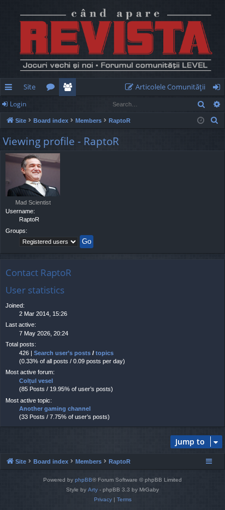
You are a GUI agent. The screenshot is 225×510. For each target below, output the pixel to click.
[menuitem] (167, 87)
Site (29, 87)
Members (69, 89)
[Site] (112, 39)
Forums (52, 89)
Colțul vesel (36, 380)
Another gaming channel (55, 408)
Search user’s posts (62, 353)
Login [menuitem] (218, 89)
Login (18, 104)
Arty (93, 490)
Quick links (10, 89)
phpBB (83, 480)
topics (105, 353)
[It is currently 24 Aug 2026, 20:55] (200, 121)
